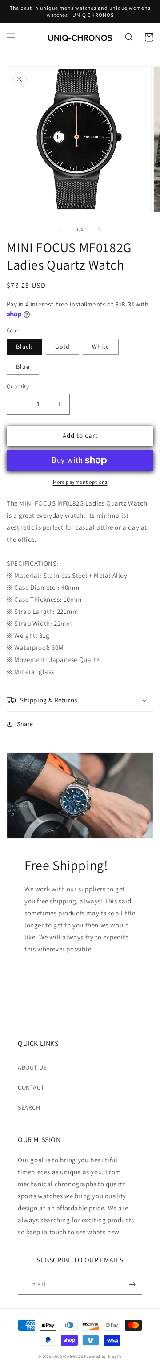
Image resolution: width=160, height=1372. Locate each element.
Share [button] (25, 724)
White (100, 347)
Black (24, 347)
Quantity (18, 386)
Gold (62, 347)
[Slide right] (99, 229)
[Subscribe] (132, 1284)
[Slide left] (60, 229)
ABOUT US (32, 1067)
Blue (23, 367)
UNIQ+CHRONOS (68, 1356)
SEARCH (29, 1107)
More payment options (80, 481)
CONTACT (31, 1087)
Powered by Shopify (103, 1356)
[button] (11, 37)
